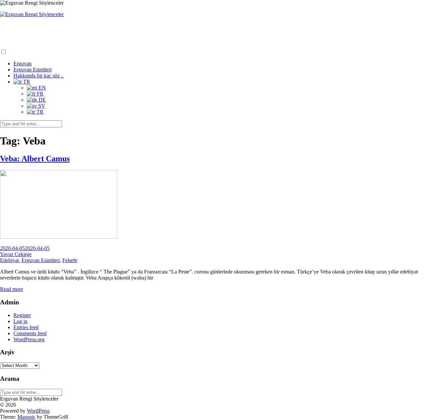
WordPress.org (29, 339)
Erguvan (22, 63)
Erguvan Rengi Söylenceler (37, 27)
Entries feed (26, 327)
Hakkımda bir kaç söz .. (38, 75)
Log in (20, 321)
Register (22, 315)
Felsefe (69, 260)
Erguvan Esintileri (32, 69)
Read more (11, 289)
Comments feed (30, 333)
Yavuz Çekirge (16, 254)
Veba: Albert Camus (35, 158)
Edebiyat (9, 260)
